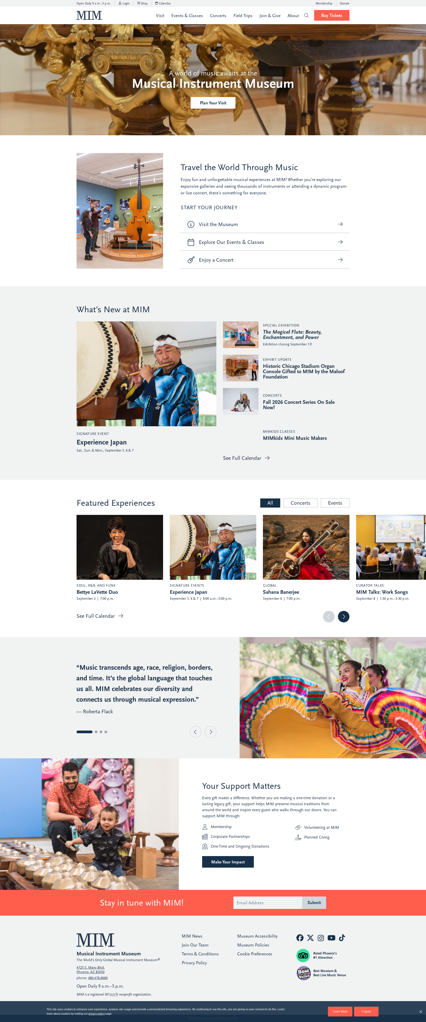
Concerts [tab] (300, 503)
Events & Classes (187, 15)
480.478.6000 (98, 978)
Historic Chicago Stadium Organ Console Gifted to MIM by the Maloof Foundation (304, 371)
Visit (160, 15)
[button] (306, 15)
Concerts (218, 15)
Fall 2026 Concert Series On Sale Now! (299, 404)
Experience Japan (102, 442)
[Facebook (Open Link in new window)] (300, 937)
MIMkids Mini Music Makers (295, 438)
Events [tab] (335, 503)
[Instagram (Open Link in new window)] (320, 938)
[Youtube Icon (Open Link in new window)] (331, 938)
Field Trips (242, 15)
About (293, 15)
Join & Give (270, 15)
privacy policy (96, 1013)
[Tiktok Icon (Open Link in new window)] (341, 937)
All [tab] (270, 503)
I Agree (366, 1011)
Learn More (342, 1010)
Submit (314, 902)
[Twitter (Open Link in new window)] (310, 937)
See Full (242, 458)
